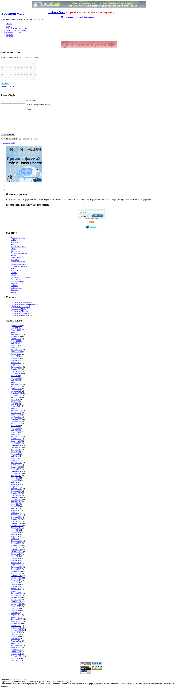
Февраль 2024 (16, 350)
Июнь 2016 (15, 532)
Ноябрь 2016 (16, 521)
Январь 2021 (16, 413)
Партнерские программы (16, 30)
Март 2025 (15, 332)
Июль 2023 (15, 356)
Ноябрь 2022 (16, 371)
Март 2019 (15, 460)
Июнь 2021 (15, 402)
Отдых (13, 275)
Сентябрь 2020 (17, 421)
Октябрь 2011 (16, 654)
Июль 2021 (15, 400)
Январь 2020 (16, 439)
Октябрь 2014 (16, 576)
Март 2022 (15, 382)
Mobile (13, 240)
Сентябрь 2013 (17, 604)
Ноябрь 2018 (16, 469)
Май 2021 (15, 404)
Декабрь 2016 (16, 519)
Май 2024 (15, 343)
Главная (9, 24)
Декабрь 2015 (16, 545)
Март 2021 (15, 408)
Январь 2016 (16, 543)
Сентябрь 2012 (17, 630)
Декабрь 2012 (16, 623)
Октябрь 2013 (16, 602)
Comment (4, 86)
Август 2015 (16, 554)
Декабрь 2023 (16, 352)
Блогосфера (15, 251)
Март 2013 (15, 617)
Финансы (15, 290)
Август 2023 (16, 354)
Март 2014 (15, 591)
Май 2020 (15, 430)
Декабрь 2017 (16, 493)
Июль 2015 (15, 556)
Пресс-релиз (16, 279)
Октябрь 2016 (16, 523)
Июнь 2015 (15, 558)
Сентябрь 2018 (17, 473)
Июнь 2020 (15, 428)
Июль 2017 (15, 504)
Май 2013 (15, 613)
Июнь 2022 (15, 378)
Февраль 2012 (16, 645)
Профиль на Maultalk (19, 311)
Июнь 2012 (15, 636)
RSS (11, 86)
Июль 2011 (15, 660)
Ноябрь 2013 (16, 600)
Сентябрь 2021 (17, 395)
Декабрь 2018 (16, 467)
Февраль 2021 (16, 410)
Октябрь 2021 (16, 393)
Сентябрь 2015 (17, 552)
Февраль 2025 (16, 334)
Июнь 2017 (15, 506)
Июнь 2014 (15, 584)
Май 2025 (15, 328)
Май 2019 (15, 456)
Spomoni (23, 679)
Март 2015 (15, 565)
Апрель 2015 (16, 563)
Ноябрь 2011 (16, 652)
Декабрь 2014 (16, 571)
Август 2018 (16, 476)
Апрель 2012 (16, 641)
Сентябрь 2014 (17, 578)
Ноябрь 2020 (16, 417)
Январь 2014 (16, 595)
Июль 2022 (15, 376)
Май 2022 (15, 380)
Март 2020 (15, 434)
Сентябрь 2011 (17, 656)
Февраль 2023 (16, 367)
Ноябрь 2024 (16, 339)
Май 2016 (15, 534)
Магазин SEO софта (14, 32)
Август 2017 (16, 502)
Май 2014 (15, 586)
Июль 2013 (15, 608)
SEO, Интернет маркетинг (17, 28)
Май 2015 (15, 560)
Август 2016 (16, 528)
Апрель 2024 (16, 345)
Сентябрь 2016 (17, 526)
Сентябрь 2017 (17, 500)
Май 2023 (15, 360)
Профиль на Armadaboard (21, 302)
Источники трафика (19, 266)
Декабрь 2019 (16, 441)
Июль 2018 (15, 478)
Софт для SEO (17, 288)
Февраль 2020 (16, 437)
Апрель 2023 (16, 363)
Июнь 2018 (15, 480)
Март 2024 (15, 347)
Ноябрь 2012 (16, 626)
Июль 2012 (15, 634)
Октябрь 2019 (16, 445)
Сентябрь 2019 (17, 447)
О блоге (9, 26)
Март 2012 (15, 643)
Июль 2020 (15, 426)
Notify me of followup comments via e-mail (20, 139)
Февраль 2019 (16, 463)
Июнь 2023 (15, 358)
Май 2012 (15, 639)
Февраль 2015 (16, 567)
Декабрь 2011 (16, 650)
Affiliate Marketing (18, 238)
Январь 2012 (16, 647)
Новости (14, 270)
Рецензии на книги (19, 283)
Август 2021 (16, 397)
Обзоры (14, 273)
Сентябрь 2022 (17, 373)
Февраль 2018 (16, 489)
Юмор (13, 292)
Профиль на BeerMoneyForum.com (25, 304)
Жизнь (13, 255)
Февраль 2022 (16, 384)
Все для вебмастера (19, 253)
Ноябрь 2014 (16, 573)
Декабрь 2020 (16, 415)
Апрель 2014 (16, 589)
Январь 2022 (16, 387)
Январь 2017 (16, 517)
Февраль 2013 (16, 619)
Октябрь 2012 (16, 628)
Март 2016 (15, 539)
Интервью (15, 260)
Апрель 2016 (16, 536)
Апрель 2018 (16, 484)
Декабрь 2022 (16, 369)
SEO (12, 244)
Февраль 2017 (16, 515)
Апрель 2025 (16, 330)
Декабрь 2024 (16, 337)
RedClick (14, 242)
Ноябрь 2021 (16, 391)
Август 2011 (16, 658)
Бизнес (13, 249)
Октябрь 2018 (16, 471)
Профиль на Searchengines (21, 313)
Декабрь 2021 (16, 389)
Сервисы (14, 286)
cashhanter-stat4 (8, 143)
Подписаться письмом (91, 218)
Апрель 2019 (16, 458)
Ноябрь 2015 (16, 547)
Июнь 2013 (15, 610)
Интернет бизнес (18, 262)
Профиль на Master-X (19, 309)
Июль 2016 (15, 530)
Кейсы (13, 268)
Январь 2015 (16, 569)
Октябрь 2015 (16, 550)
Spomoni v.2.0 (13, 13)
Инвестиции (16, 257)
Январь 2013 (16, 621)
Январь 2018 (16, 491)
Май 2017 (15, 508)
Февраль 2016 (16, 541)
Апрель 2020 (16, 432)
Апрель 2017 (16, 510)
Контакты (10, 37)
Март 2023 (15, 365)
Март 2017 (15, 513)
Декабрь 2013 (16, 597)
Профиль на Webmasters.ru (21, 315)
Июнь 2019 (15, 454)
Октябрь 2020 (16, 419)
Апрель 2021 (16, 406)
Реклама (9, 35)
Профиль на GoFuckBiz (20, 307)
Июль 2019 (15, 452)
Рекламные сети (17, 281)
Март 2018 (15, 487)
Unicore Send (56, 12)
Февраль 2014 (16, 593)
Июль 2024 (15, 341)
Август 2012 (16, 632)
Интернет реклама (18, 264)
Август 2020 (16, 423)
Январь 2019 (16, 465)
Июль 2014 (15, 582)
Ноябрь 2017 (16, 495)
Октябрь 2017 (16, 497)
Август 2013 (16, 606)
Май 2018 (15, 482)
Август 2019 (16, 450)
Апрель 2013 (16, 615)
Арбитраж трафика (18, 247)
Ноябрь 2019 (16, 443)
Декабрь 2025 (16, 326)
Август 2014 (16, 580)
